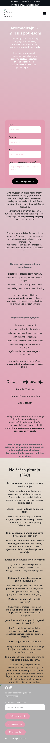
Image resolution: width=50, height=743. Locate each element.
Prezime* (13, 137)
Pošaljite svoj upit (17, 716)
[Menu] (44, 13)
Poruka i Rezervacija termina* (22, 162)
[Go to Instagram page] (10, 687)
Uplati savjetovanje (25, 181)
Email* (12, 149)
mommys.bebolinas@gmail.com (18, 693)
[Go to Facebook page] (6, 687)
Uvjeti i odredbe (15, 732)
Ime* (11, 125)
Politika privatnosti (15, 724)
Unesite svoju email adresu (15, 703)
